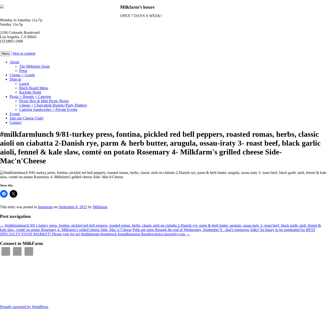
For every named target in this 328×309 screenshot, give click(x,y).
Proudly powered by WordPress (24, 307)
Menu (6, 53)
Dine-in (15, 79)
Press (23, 71)
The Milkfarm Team (34, 66)
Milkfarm (100, 207)
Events (15, 114)
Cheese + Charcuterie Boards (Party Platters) (53, 105)
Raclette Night (30, 92)
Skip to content (23, 53)
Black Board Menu (33, 88)
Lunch (24, 84)
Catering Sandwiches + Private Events (48, 109)
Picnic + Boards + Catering (30, 97)
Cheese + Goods (22, 75)
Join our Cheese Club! (26, 118)
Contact (15, 122)
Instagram (45, 207)
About (14, 62)
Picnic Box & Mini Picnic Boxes (44, 101)
